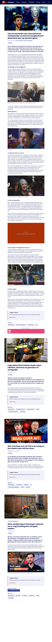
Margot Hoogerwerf (21, 641)
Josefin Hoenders (20, 40)
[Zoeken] (49, 2)
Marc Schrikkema (28, 40)
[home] (8, 2)
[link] (12, 317)
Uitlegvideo (10, 450)
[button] (10, 43)
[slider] (26, 238)
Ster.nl (29, 328)
